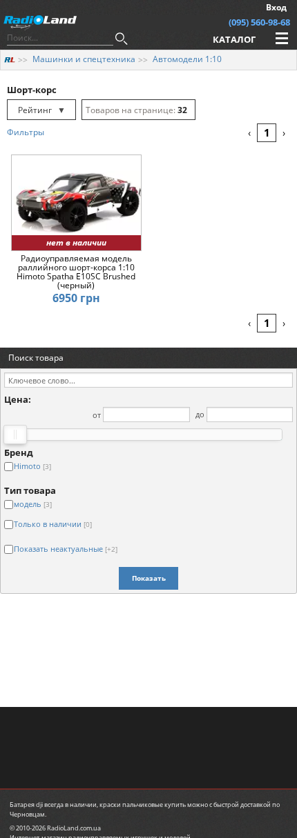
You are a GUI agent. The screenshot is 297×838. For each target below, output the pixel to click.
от (97, 414)
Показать (149, 578)
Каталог (234, 39)
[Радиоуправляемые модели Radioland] (9, 59)
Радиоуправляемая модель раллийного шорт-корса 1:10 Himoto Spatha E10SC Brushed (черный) (76, 272)
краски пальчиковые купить (142, 804)
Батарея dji (26, 804)
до (199, 414)
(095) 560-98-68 (259, 22)
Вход (276, 7)
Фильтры (25, 132)
